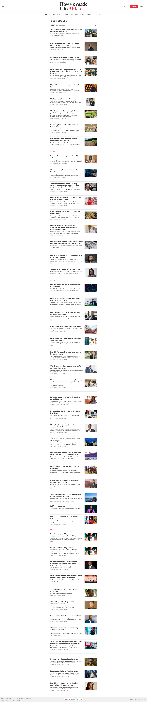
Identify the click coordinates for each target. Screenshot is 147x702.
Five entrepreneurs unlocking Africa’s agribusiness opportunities (63, 140)
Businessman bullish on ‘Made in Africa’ (64, 671)
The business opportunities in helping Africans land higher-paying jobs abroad (64, 185)
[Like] (51, 53)
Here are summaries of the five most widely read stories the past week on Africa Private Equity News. (66, 499)
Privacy (7, 700)
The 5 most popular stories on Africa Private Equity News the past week (65, 495)
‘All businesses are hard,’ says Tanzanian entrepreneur (64, 590)
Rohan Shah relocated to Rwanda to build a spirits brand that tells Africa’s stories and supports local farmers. (66, 661)
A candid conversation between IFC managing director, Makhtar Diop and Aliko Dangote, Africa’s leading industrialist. (64, 443)
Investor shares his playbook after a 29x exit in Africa (65, 157)
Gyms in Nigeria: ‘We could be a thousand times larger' (64, 467)
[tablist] (58, 25)
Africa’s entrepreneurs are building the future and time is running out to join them (66, 577)
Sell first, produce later (58, 506)
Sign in (142, 6)
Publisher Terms (27, 698)
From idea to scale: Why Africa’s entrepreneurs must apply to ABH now (63, 535)
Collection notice (16, 700)
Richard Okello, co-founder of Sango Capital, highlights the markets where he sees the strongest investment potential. (65, 429)
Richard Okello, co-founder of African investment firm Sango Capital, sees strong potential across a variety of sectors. (66, 129)
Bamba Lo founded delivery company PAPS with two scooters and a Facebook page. (66, 370)
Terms (11, 700)
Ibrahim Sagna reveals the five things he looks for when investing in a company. (65, 48)
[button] (46, 14)
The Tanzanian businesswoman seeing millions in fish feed (64, 629)
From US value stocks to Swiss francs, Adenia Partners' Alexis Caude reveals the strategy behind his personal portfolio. (66, 289)
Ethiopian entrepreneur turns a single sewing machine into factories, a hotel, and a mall (66, 381)
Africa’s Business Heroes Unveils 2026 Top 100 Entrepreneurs (65, 339)
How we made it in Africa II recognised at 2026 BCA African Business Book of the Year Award (66, 242)
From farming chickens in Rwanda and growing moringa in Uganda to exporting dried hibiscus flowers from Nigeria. (65, 143)
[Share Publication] (128, 6)
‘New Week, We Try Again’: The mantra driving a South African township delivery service (66, 643)
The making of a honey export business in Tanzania (65, 86)
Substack (131, 699)
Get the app (79, 699)
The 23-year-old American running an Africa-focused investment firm (66, 30)
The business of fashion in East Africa (63, 99)
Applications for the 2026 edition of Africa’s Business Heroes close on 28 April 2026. (66, 580)
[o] (90, 32)
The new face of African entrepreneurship (65, 269)
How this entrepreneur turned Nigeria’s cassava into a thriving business (64, 684)
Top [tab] (57, 25)
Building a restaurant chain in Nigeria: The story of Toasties (65, 398)
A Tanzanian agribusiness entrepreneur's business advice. (65, 508)
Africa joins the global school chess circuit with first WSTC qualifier (65, 299)
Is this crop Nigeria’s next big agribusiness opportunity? (65, 213)
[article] (73, 34)
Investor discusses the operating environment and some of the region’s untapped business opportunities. (65, 317)
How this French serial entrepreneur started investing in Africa (65, 353)
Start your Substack (70, 699)
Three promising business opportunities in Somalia (65, 171)
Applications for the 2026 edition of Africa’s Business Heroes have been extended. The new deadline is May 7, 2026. (66, 538)
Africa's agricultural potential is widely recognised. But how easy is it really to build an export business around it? (65, 232)
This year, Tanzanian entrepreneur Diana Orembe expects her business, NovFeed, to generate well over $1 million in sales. (66, 632)
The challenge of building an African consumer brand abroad (63, 603)
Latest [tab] (52, 25)
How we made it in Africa (60, 37)
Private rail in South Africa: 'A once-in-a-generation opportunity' (64, 481)
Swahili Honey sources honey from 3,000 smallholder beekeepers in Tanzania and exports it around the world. (65, 89)
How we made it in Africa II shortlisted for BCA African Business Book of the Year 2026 (66, 454)
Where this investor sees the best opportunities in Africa (62, 426)
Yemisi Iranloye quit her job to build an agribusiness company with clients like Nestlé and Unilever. (64, 687)
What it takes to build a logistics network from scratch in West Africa (66, 367)
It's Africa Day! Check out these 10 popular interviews (65, 412)
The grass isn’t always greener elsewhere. (61, 593)
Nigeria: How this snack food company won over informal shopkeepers (65, 199)
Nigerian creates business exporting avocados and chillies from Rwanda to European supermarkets (63, 227)
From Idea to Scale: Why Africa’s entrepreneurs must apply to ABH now (63, 549)
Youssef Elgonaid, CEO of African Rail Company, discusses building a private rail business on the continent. (65, 485)
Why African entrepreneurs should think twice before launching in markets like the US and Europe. (64, 606)
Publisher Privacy (19, 698)
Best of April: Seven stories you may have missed (64, 518)
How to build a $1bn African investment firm (65, 616)
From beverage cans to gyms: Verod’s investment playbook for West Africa (63, 563)
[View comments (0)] (62, 39)
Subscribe (134, 6)
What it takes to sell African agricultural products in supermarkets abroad (64, 112)
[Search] (124, 6)
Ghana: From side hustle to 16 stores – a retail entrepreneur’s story (66, 256)
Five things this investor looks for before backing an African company (64, 44)
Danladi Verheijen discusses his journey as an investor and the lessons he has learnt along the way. (65, 566)
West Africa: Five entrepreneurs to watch (64, 57)
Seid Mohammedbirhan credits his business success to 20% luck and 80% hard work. (66, 384)
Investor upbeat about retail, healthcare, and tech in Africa (65, 126)
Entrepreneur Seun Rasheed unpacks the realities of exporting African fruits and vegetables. (63, 115)
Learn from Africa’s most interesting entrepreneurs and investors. (64, 415)
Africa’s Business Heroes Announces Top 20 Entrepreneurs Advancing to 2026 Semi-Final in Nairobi (66, 71)
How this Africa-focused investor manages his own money (65, 286)
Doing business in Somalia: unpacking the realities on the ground (65, 313)
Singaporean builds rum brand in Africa (64, 659)
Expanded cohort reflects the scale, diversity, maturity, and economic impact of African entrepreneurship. (65, 343)
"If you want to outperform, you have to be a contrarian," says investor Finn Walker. (65, 34)
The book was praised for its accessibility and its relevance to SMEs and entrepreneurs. (66, 246)
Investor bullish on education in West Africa (65, 326)
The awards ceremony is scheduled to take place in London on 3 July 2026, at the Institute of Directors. (65, 457)
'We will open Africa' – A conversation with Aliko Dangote (65, 440)
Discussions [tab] (62, 25)
